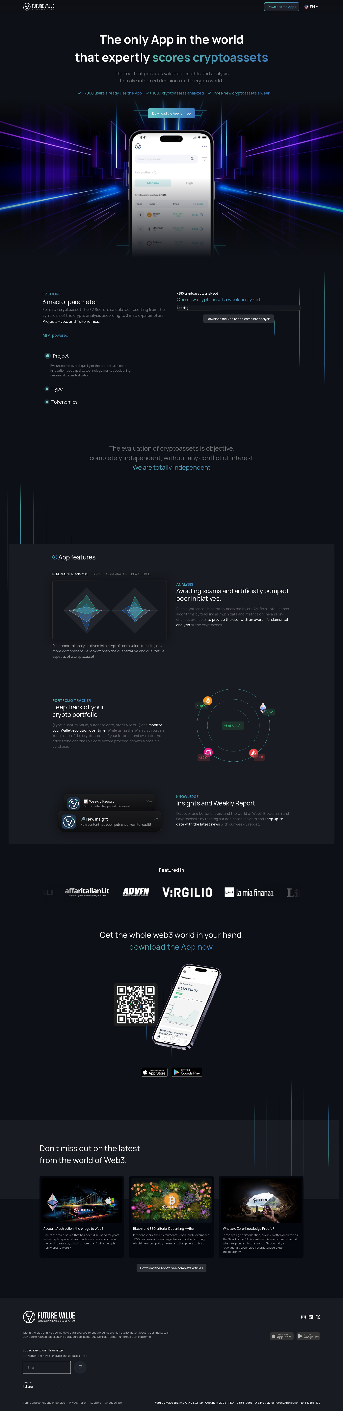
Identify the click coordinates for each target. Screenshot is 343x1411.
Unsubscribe (113, 1402)
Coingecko (30, 1337)
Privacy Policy (77, 1402)
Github (42, 1337)
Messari (143, 1332)
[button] (42, 1386)
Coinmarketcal (159, 1332)
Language (28, 1382)
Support (95, 1402)
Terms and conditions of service (44, 1402)
